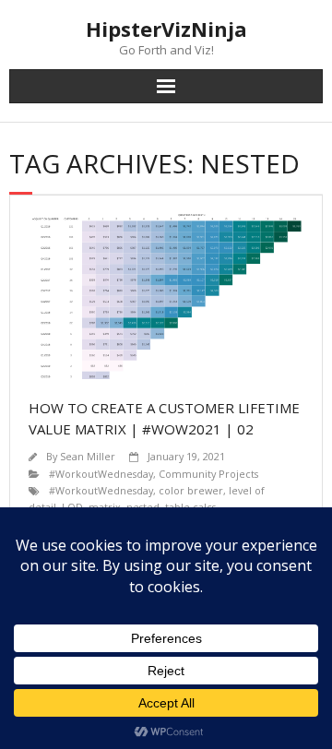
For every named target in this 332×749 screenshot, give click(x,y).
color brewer (191, 490)
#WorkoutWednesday (101, 474)
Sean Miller (87, 456)
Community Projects (208, 474)
